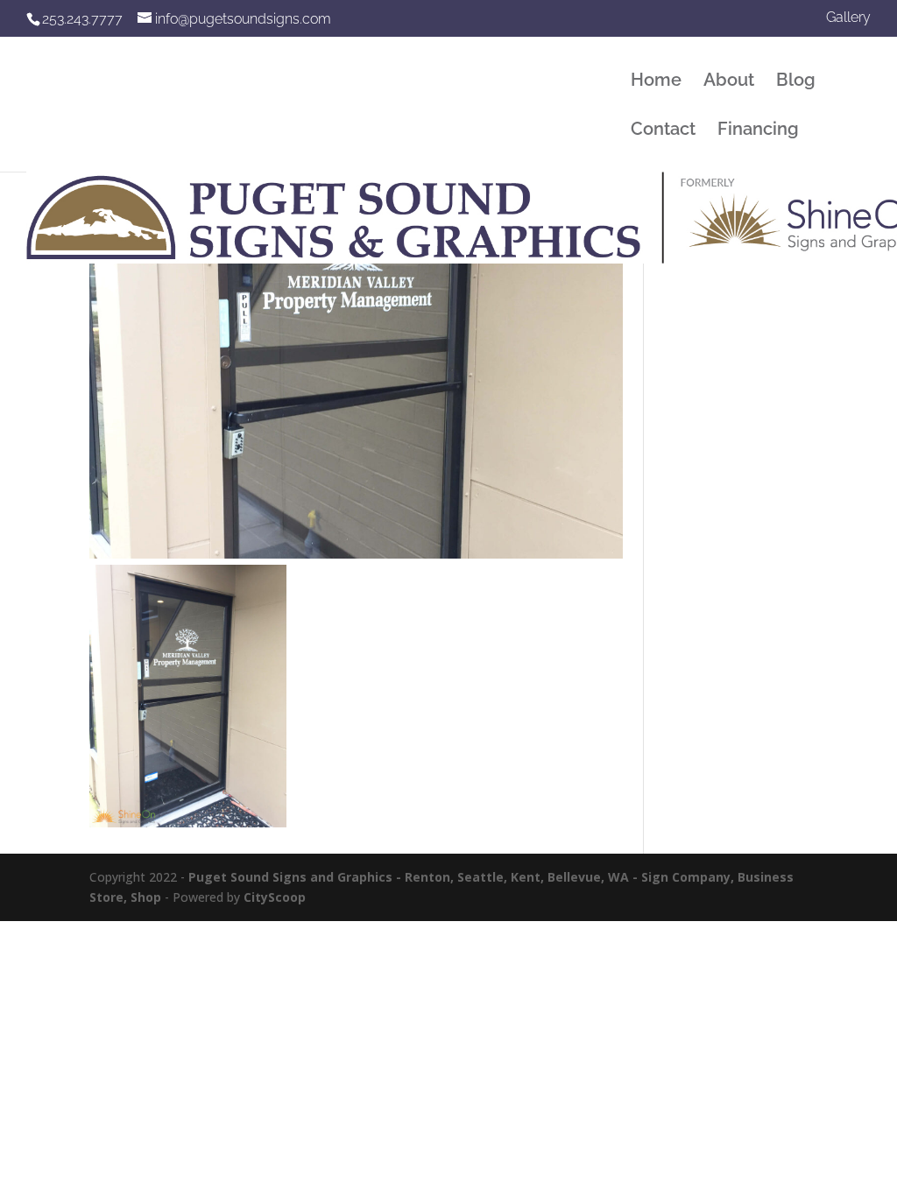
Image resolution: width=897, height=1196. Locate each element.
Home (656, 82)
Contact (663, 131)
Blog (796, 82)
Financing (758, 131)
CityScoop (275, 897)
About (728, 82)
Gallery (848, 18)
